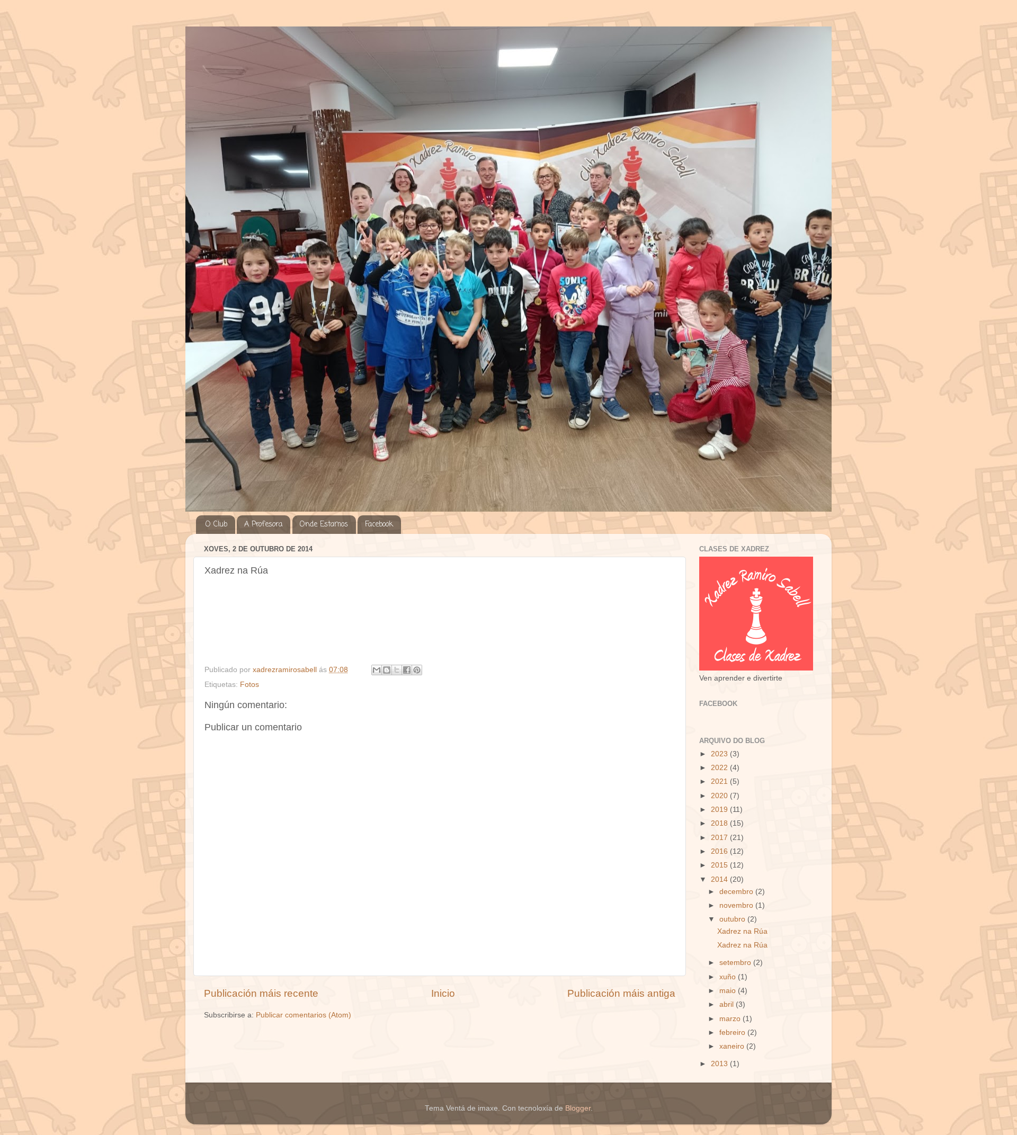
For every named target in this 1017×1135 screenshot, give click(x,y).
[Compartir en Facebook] (407, 670)
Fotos (249, 685)
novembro (737, 905)
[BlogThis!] (386, 670)
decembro (737, 892)
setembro (736, 963)
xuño (728, 977)
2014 (720, 879)
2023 (720, 754)
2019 (720, 810)
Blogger (578, 1108)
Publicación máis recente (261, 993)
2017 (720, 838)
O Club (216, 524)
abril (727, 1004)
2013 (720, 1064)
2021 (720, 781)
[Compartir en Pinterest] (417, 670)
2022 (720, 768)
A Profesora (263, 524)
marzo (731, 1019)
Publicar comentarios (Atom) (303, 1015)
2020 (720, 796)
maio (728, 991)
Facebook (379, 524)
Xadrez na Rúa (742, 931)
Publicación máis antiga (621, 993)
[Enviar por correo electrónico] (376, 670)
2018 (720, 823)
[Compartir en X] (396, 670)
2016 (720, 851)
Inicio (443, 993)
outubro (733, 919)
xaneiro (732, 1046)
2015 (720, 865)
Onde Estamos (324, 524)
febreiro (733, 1032)
